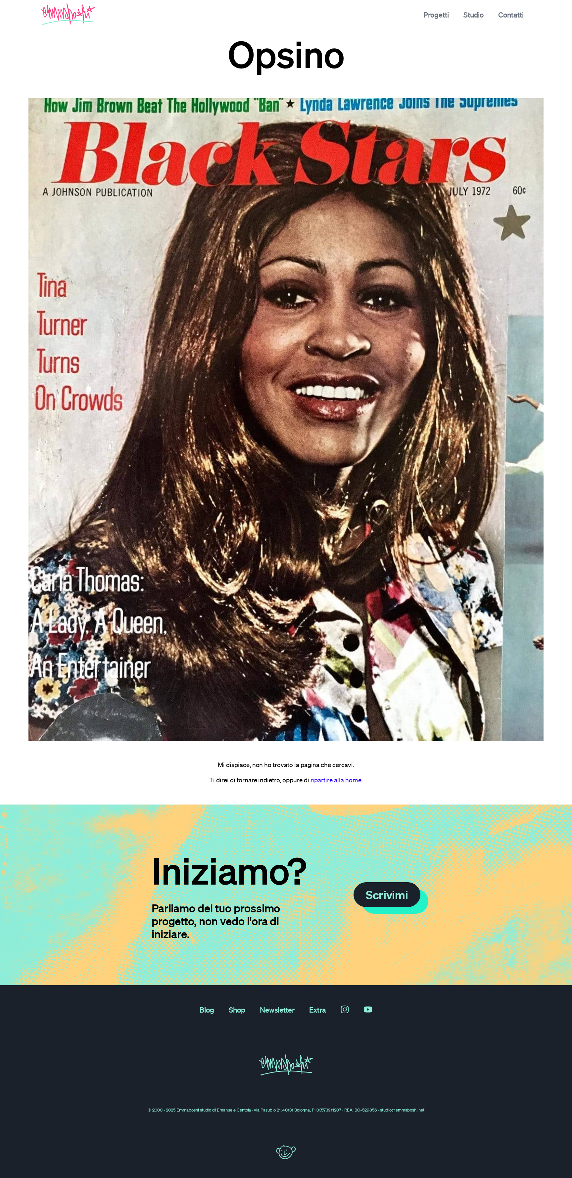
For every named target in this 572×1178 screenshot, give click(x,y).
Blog (207, 1009)
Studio (473, 14)
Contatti (511, 14)
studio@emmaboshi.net (402, 1110)
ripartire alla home (335, 780)
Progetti (436, 14)
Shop (237, 1009)
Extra (317, 1009)
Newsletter (277, 1009)
